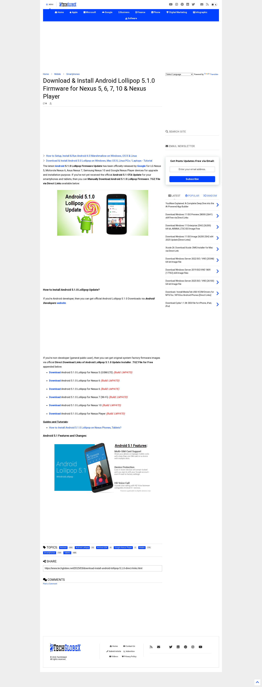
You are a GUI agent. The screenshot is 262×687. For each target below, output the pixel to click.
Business (124, 12)
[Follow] (201, 4)
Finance (141, 12)
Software (132, 18)
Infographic (201, 12)
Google (108, 12)
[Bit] (171, 4)
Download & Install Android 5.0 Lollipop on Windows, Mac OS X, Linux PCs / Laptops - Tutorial (99, 160)
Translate (214, 74)
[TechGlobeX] (68, 5)
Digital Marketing (178, 12)
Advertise (130, 651)
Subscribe (192, 179)
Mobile (57, 74)
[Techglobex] (207, 4)
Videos (114, 656)
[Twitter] (193, 4)
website (61, 302)
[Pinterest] (182, 4)
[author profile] (51, 103)
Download (55, 372)
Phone (156, 12)
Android (59, 165)
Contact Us (130, 646)
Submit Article (114, 651)
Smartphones (73, 74)
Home (60, 12)
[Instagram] (176, 4)
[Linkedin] (187, 4)
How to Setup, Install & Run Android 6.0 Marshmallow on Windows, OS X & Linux (91, 155)
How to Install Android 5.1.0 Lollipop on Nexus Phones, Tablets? (85, 427)
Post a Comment (50, 584)
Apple (74, 12)
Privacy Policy (130, 656)
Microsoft (90, 12)
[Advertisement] (131, 47)
